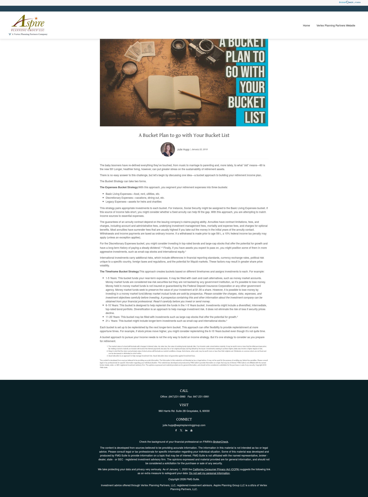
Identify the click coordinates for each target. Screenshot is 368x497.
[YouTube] (191, 430)
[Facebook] (176, 430)
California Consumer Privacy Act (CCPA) (216, 469)
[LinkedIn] (186, 430)
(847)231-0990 (176, 396)
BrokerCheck (220, 441)
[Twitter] (181, 430)
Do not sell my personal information (209, 473)
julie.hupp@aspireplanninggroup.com (184, 425)
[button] (306, 25)
